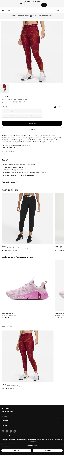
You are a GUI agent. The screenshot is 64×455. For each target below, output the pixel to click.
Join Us (32, 17)
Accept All (48, 450)
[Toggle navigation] (61, 10)
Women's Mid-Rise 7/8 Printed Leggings (12, 386)
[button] (3, 435)
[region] (32, 446)
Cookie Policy (33, 441)
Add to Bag (32, 123)
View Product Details (8, 152)
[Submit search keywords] (55, 10)
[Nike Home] (4, 10)
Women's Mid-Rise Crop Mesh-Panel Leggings (15, 248)
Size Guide (30, 175)
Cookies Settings (32, 445)
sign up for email (7, 411)
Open (44, 5)
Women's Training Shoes (9, 315)
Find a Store (6, 408)
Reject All (16, 450)
